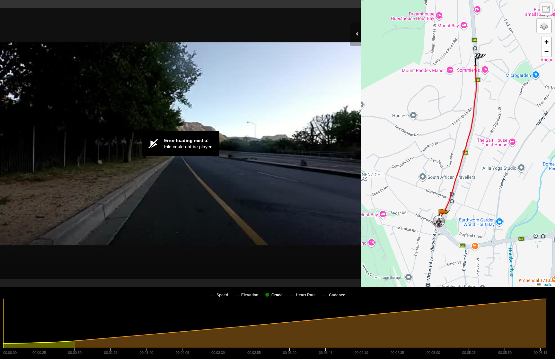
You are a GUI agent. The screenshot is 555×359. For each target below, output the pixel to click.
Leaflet (547, 284)
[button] (443, 215)
